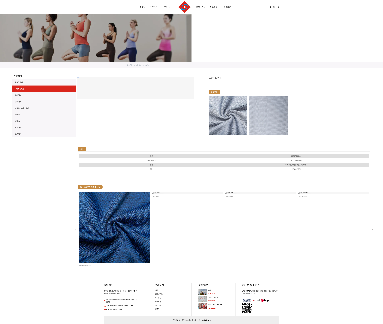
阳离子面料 (19, 82)
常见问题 (214, 7)
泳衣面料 (18, 127)
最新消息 (158, 301)
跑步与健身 (172, 10)
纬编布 (17, 121)
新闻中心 (200, 7)
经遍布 (17, 115)
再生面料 (18, 95)
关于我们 (154, 7)
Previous (75, 230)
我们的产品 (159, 294)
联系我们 (227, 7)
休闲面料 (18, 134)
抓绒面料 (18, 102)
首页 (142, 7)
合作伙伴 (158, 10)
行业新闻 (204, 10)
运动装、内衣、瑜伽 (22, 108)
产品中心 (167, 7)
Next (372, 230)
